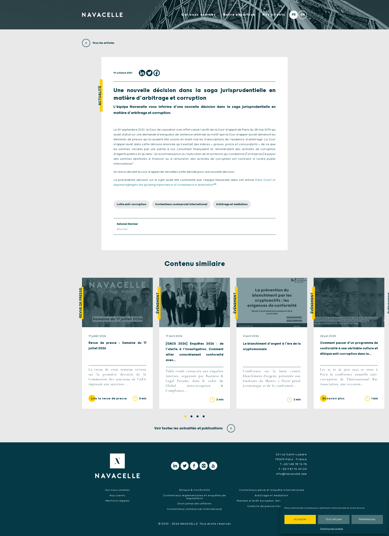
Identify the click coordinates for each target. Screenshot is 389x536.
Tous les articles (103, 43)
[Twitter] (149, 73)
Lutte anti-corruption (131, 204)
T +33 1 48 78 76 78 (293, 464)
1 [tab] (185, 416)
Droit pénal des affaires (194, 503)
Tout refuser (333, 519)
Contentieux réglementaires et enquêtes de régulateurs (194, 497)
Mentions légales (117, 500)
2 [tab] (191, 416)
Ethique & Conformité (194, 490)
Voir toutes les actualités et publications (189, 428)
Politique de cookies (331, 528)
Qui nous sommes (198, 15)
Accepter (300, 519)
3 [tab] (198, 416)
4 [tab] (204, 416)
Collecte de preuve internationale (271, 506)
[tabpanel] (117, 343)
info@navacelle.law (291, 474)
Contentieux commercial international (181, 204)
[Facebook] (156, 73)
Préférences (367, 519)
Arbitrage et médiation (232, 204)
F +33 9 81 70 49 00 (293, 469)
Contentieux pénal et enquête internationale (271, 490)
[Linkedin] (142, 73)
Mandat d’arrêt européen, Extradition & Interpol (272, 500)
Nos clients (273, 15)
